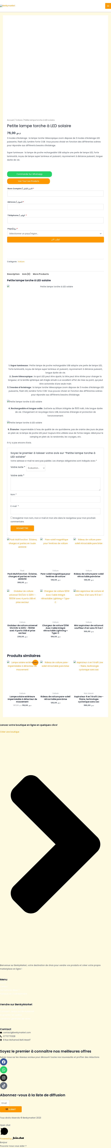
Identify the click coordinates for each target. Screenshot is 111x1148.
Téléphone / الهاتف (17, 215)
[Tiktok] (3, 1085)
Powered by (6, 1138)
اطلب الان (55, 239)
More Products (41, 274)
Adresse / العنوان (16, 202)
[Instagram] (3, 1077)
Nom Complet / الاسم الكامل (21, 188)
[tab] (13, 274)
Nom (14, 494)
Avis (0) (26, 274)
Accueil (10, 120)
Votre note (18, 467)
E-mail (15, 506)
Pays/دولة (13, 229)
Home (3, 983)
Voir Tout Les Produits (28, 181)
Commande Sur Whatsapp (29, 174)
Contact (4, 986)
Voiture (19, 120)
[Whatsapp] (3, 1069)
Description (13, 274)
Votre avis (17, 475)
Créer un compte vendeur (13, 1007)
